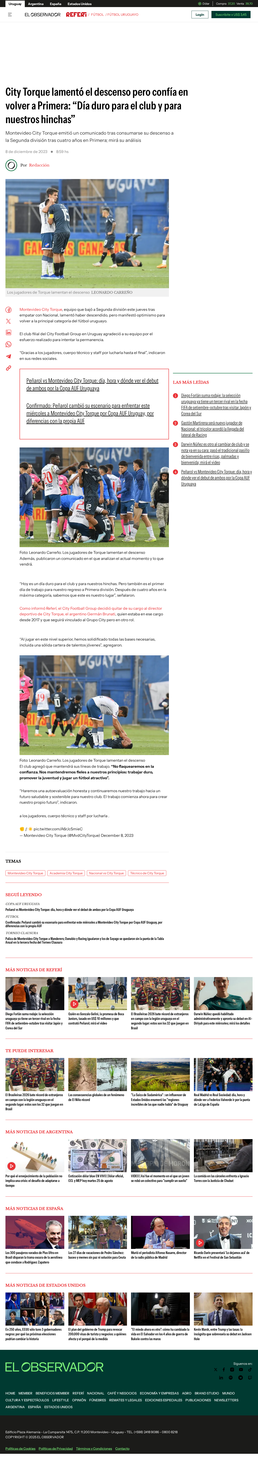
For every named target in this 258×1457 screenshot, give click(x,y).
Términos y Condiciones (94, 1449)
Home (10, 1393)
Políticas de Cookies (20, 1449)
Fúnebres (97, 1400)
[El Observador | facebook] (223, 1369)
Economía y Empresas (159, 1393)
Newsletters (226, 1400)
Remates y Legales (125, 1400)
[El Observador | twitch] (250, 1377)
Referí (78, 1393)
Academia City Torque (66, 873)
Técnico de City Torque (147, 873)
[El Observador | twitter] (215, 1369)
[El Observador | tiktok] (250, 1369)
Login (200, 15)
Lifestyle (60, 1400)
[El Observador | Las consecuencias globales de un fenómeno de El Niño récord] (97, 1089)
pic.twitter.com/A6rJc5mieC (58, 829)
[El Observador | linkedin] (221, 1377)
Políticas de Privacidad (56, 1449)
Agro (186, 1393)
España (55, 4)
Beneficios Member (52, 1393)
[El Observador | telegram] (240, 1377)
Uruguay (15, 4)
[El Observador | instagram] (232, 1369)
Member (25, 1393)
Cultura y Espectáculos (27, 1400)
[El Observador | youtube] (241, 1369)
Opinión (79, 1400)
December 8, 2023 (117, 835)
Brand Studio (207, 1393)
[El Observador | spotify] (230, 1377)
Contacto (122, 1449)
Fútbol (97, 14)
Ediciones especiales (163, 1400)
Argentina (36, 4)
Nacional (95, 1393)
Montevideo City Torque (41, 309)
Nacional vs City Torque (106, 873)
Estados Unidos (80, 4)
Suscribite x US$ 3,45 (231, 15)
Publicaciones (198, 1400)
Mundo (228, 1393)
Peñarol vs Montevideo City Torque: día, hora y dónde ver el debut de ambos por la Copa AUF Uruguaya (69, 909)
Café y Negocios (122, 1393)
